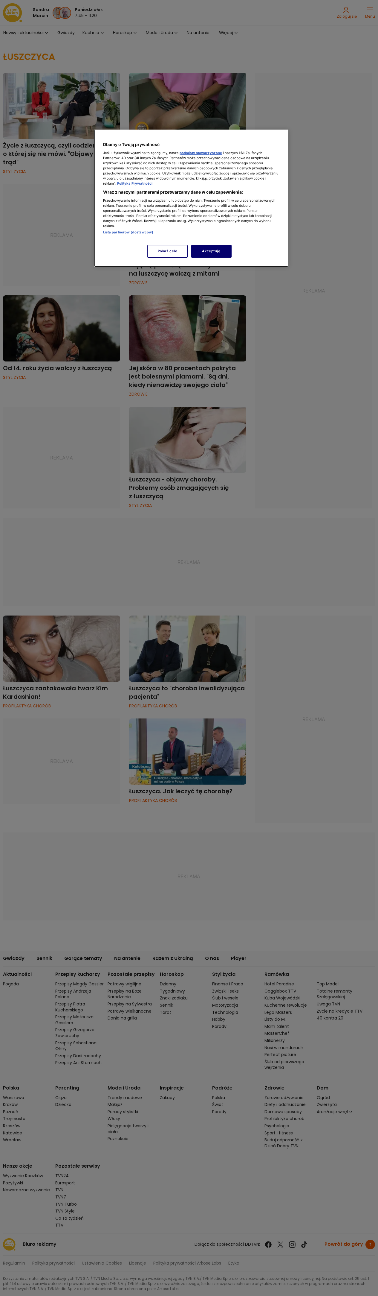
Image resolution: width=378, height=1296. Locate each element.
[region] (191, 198)
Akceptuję (211, 251)
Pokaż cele (167, 251)
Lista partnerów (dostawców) (128, 232)
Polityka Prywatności (134, 183)
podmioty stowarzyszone (201, 153)
